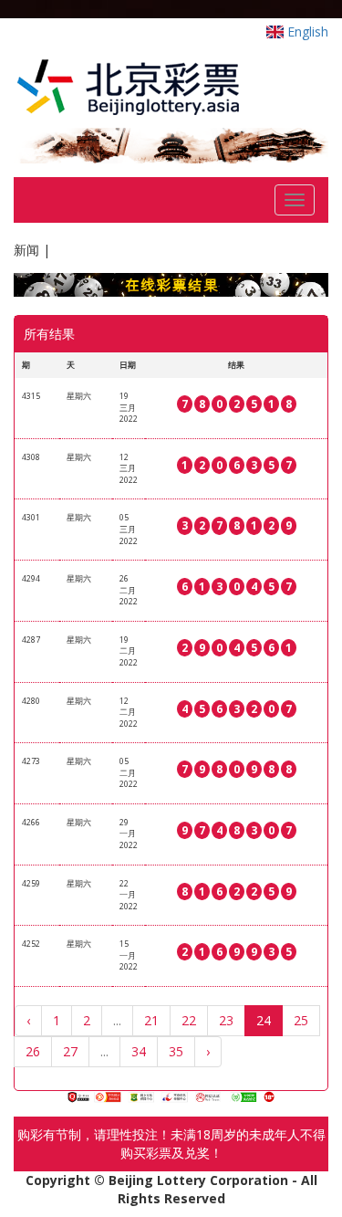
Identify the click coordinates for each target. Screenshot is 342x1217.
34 (138, 1051)
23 (226, 1020)
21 (151, 1020)
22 (188, 1020)
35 (176, 1051)
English (306, 31)
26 (33, 1051)
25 (301, 1020)
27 (70, 1051)
